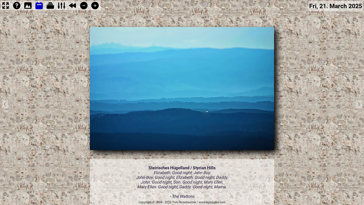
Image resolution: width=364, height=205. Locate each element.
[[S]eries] (50, 8)
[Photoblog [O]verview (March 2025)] (39, 8)
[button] (359, 104)
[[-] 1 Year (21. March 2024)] (84, 8)
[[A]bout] (16, 8)
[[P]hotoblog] (28, 8)
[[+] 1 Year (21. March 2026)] (95, 8)
